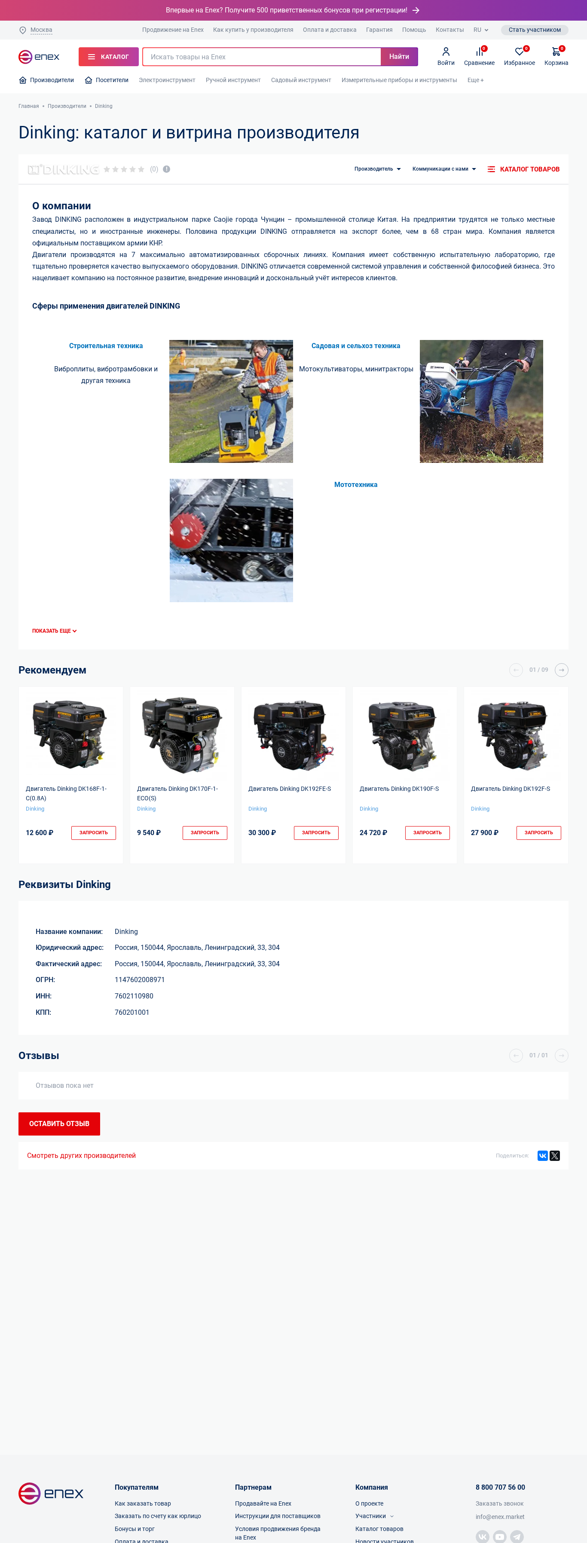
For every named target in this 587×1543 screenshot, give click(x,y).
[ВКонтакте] (543, 1156)
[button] (516, 670)
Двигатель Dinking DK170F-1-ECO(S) (177, 793)
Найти (399, 56)
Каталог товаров (530, 169)
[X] (555, 1156)
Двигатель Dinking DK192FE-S (289, 788)
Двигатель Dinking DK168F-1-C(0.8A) (66, 793)
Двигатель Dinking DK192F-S (510, 788)
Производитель (374, 169)
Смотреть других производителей (81, 1155)
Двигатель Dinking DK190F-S (399, 788)
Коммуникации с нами (440, 169)
